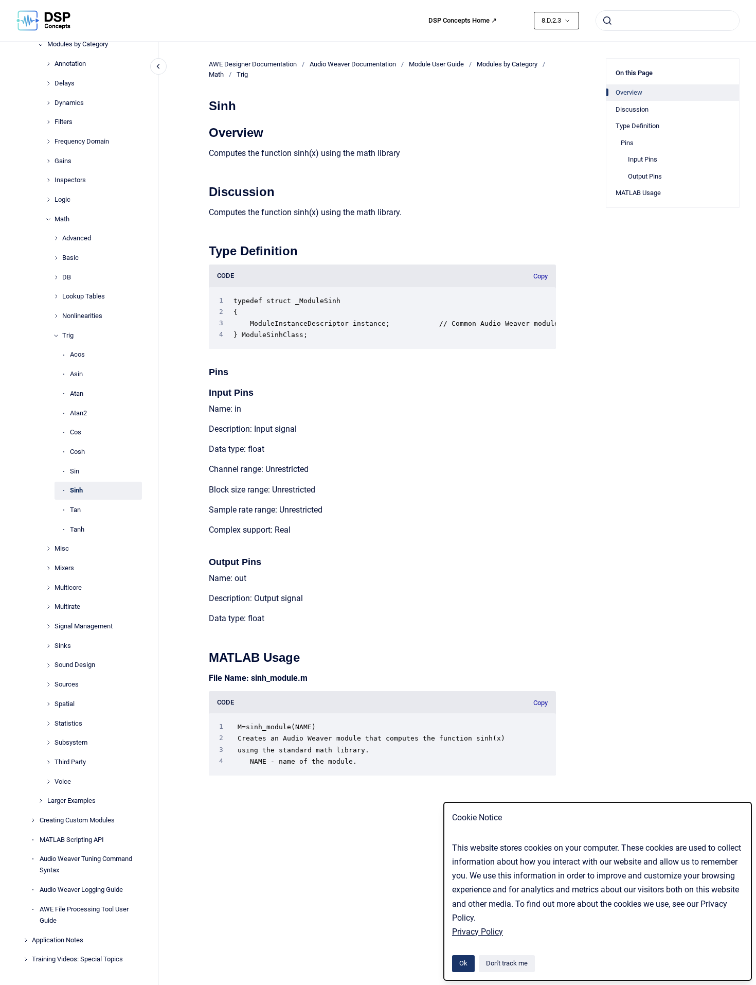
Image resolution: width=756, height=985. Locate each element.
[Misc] (48, 548)
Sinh (76, 491)
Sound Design (75, 665)
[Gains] (48, 161)
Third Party (70, 762)
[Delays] (48, 83)
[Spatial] (48, 704)
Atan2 (78, 413)
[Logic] (48, 200)
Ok (463, 963)
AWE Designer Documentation (253, 64)
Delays (65, 83)
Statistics (68, 723)
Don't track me (507, 963)
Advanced (76, 238)
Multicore (68, 587)
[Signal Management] (48, 626)
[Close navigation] (158, 66)
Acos (77, 355)
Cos (75, 432)
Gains (63, 161)
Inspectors (70, 180)
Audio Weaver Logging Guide (81, 889)
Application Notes (57, 940)
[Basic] (56, 258)
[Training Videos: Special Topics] (26, 959)
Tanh (77, 529)
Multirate (67, 607)
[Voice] (48, 782)
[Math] (48, 219)
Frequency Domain (82, 141)
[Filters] (48, 122)
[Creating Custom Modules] (33, 820)
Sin (74, 471)
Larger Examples (71, 801)
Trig (68, 335)
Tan (75, 510)
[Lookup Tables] (56, 296)
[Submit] (607, 20)
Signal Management (84, 626)
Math (62, 219)
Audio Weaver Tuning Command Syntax (86, 864)
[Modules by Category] (41, 45)
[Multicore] (48, 588)
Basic (70, 257)
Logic (62, 199)
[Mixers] (48, 568)
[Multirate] (48, 607)
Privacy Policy (477, 932)
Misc (62, 549)
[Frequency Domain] (48, 141)
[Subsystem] (48, 742)
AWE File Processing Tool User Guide (84, 914)
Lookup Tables (83, 297)
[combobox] (667, 20)
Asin (76, 374)
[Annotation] (48, 64)
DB (66, 277)
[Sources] (48, 684)
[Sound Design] (48, 665)
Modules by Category (77, 44)
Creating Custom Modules (77, 820)
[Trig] (56, 335)
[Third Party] (48, 762)
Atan (76, 393)
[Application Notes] (26, 940)
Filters (64, 122)
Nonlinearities (82, 316)
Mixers (64, 568)
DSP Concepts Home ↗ (462, 20)
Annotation (70, 63)
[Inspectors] (48, 180)
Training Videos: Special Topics (77, 959)
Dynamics (69, 103)
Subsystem (71, 743)
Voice (63, 781)
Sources (67, 684)
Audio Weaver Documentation (353, 64)
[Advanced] (56, 238)
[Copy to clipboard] (204, 131)
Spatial (65, 704)
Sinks (63, 645)
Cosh (77, 451)
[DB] (56, 277)
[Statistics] (48, 723)
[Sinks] (48, 646)
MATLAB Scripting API (72, 839)
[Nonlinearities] (56, 316)
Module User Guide (436, 64)
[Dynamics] (48, 103)
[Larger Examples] (41, 801)
